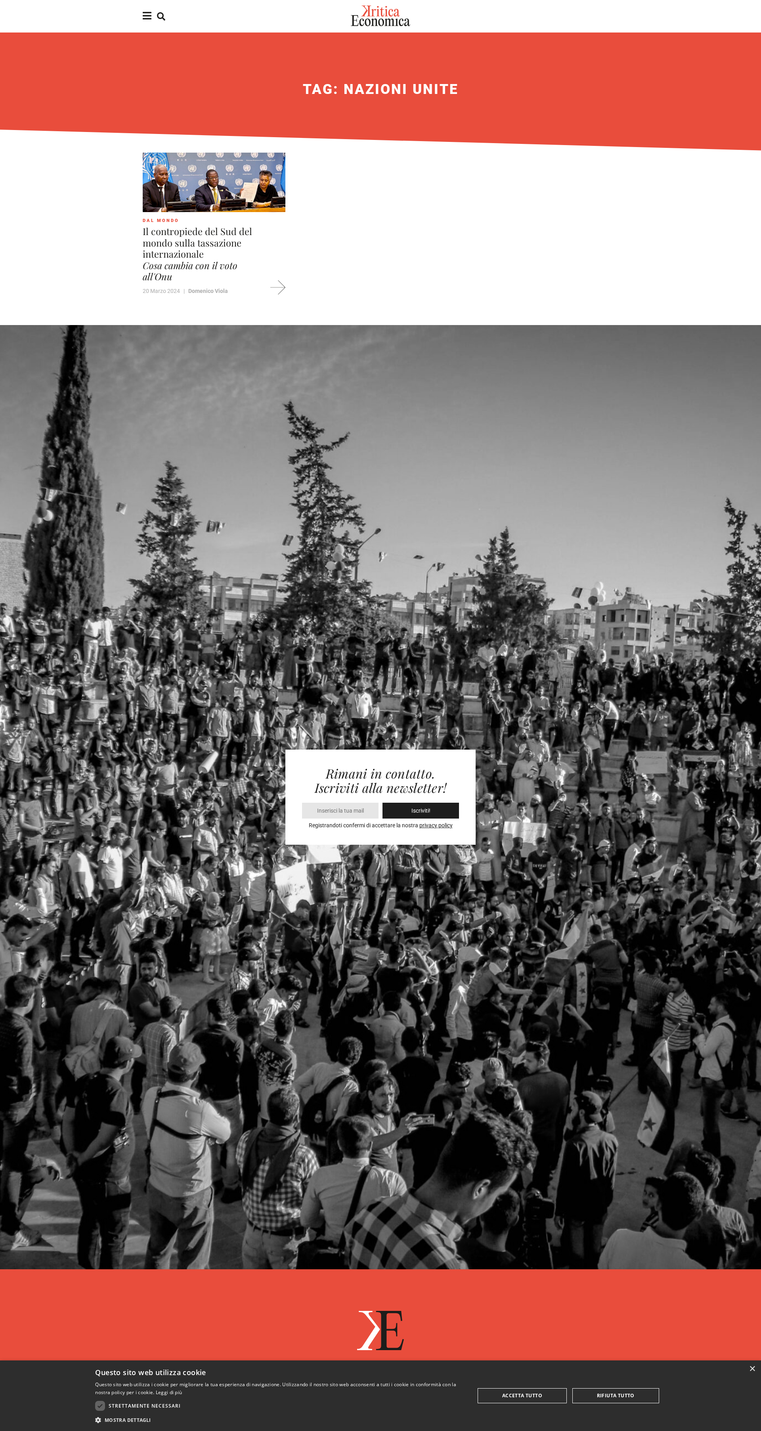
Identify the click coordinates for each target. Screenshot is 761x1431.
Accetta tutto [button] (522, 1395)
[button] (279, 1420)
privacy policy (436, 825)
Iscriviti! (420, 810)
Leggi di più (169, 1392)
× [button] (752, 1369)
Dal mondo (161, 220)
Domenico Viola (208, 291)
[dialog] (380, 1395)
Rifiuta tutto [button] (616, 1395)
